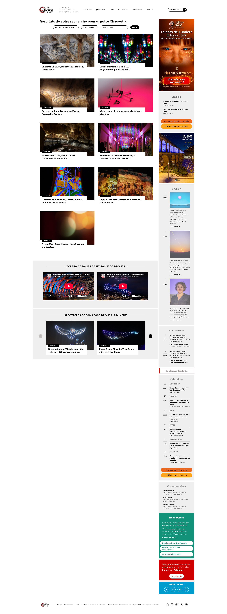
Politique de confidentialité (90, 604)
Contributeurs (68, 604)
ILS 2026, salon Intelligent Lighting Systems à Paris (178, 431)
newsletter (137, 10)
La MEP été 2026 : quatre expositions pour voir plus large (179, 417)
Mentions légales (112, 604)
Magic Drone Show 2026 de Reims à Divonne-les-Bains (179, 402)
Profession (100, 10)
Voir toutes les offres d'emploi (176, 121)
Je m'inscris (177, 576)
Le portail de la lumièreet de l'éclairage (68, 9)
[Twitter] (179, 589)
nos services (123, 10)
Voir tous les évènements (177, 470)
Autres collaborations (171, 554)
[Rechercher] (185, 10)
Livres (111, 10)
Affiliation (103, 604)
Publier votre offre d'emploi (176, 126)
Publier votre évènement (176, 475)
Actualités (88, 10)
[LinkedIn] (173, 589)
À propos (59, 604)
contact (150, 10)
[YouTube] (186, 589)
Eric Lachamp (167, 497)
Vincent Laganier (168, 490)
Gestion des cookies (125, 604)
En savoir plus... (176, 226)
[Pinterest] (167, 604)
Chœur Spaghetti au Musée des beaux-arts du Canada (180, 458)
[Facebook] (166, 589)
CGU (77, 604)
